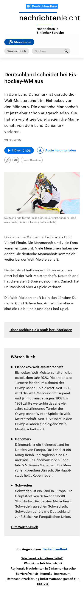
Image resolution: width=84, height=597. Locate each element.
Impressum (62, 573)
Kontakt (46, 573)
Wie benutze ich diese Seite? (42, 558)
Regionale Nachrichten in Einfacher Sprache (43, 568)
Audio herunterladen (60, 150)
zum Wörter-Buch (24, 527)
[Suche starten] (66, 51)
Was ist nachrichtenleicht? (43, 563)
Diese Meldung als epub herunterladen (40, 330)
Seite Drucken (32, 160)
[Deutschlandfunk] (42, 6)
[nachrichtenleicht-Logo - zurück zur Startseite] (49, 18)
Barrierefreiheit (27, 573)
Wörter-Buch (16, 51)
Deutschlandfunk (55, 549)
